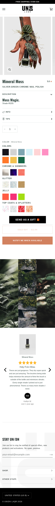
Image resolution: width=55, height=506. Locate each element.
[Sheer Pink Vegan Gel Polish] (38, 153)
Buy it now (28, 251)
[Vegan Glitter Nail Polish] (14, 185)
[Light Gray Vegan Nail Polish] (14, 153)
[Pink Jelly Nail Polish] (14, 197)
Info (8, 112)
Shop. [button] (5, 471)
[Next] (49, 370)
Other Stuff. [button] (9, 479)
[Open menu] (6, 9)
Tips (8, 119)
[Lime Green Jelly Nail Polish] (22, 197)
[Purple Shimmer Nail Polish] (14, 173)
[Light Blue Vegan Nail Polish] (22, 153)
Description (9, 94)
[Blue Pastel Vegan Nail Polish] (30, 153)
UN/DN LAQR (10, 502)
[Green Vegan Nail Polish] (22, 161)
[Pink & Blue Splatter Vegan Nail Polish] (6, 210)
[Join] (49, 454)
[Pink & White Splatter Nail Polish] (22, 210)
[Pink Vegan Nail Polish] (46, 153)
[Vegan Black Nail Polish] (6, 153)
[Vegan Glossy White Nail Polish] (14, 210)
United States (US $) (16, 495)
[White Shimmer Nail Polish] (6, 173)
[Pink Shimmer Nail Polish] (22, 173)
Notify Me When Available (27, 241)
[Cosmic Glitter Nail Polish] (6, 185)
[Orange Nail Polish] (6, 161)
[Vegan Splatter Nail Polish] (29, 210)
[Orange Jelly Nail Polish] (6, 197)
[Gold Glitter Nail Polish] (22, 185)
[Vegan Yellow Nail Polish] (14, 161)
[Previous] (5, 370)
